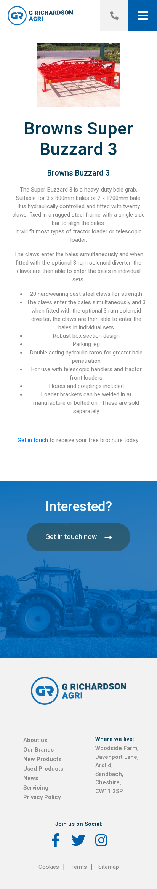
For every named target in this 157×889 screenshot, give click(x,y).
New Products (42, 759)
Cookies (48, 867)
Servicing (35, 788)
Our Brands (38, 749)
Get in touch (33, 440)
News (30, 778)
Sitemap (108, 867)
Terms (78, 867)
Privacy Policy (42, 797)
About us (35, 740)
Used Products (43, 769)
